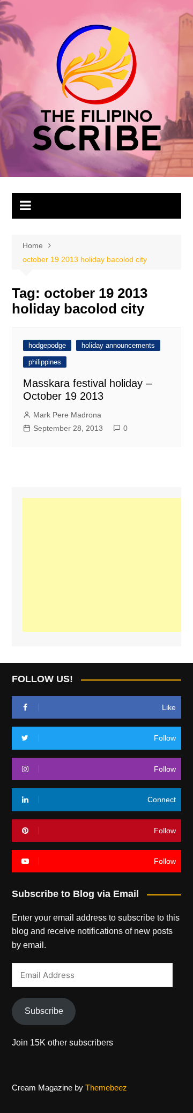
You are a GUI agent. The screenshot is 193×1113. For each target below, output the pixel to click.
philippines (44, 362)
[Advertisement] (107, 565)
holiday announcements (118, 345)
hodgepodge (47, 345)
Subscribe (44, 1010)
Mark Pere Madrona (67, 414)
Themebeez (106, 1087)
